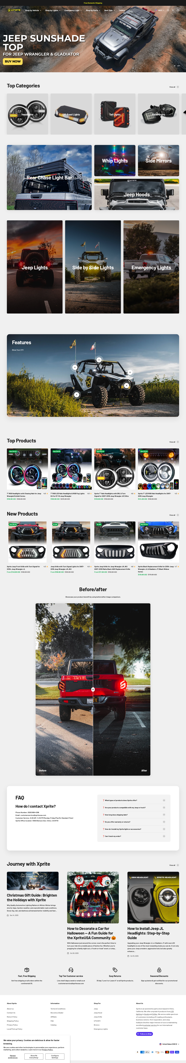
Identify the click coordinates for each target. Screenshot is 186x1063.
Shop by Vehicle (32, 10)
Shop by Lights (51, 10)
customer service (150, 1025)
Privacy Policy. (47, 1050)
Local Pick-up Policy (14, 1029)
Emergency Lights (101, 1029)
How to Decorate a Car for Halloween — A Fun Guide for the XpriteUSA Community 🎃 (91, 933)
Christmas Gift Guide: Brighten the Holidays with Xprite (32, 897)
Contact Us (11, 1013)
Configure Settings (55, 1056)
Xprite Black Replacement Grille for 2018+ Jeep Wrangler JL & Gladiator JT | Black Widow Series (156, 569)
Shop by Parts (92, 10)
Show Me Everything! (33, 1056)
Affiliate (54, 1017)
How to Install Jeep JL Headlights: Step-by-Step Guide (148, 933)
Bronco (96, 1025)
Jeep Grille (98, 1017)
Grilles (154, 1014)
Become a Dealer (57, 1013)
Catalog (122, 10)
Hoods (146, 1014)
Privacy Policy (12, 1025)
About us (10, 1009)
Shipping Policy (13, 1021)
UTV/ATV (97, 1021)
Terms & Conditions (58, 1009)
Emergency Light (72, 10)
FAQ (52, 1021)
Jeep (96, 1009)
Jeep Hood (98, 1013)
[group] (93, 39)
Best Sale (108, 10)
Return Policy (12, 1017)
